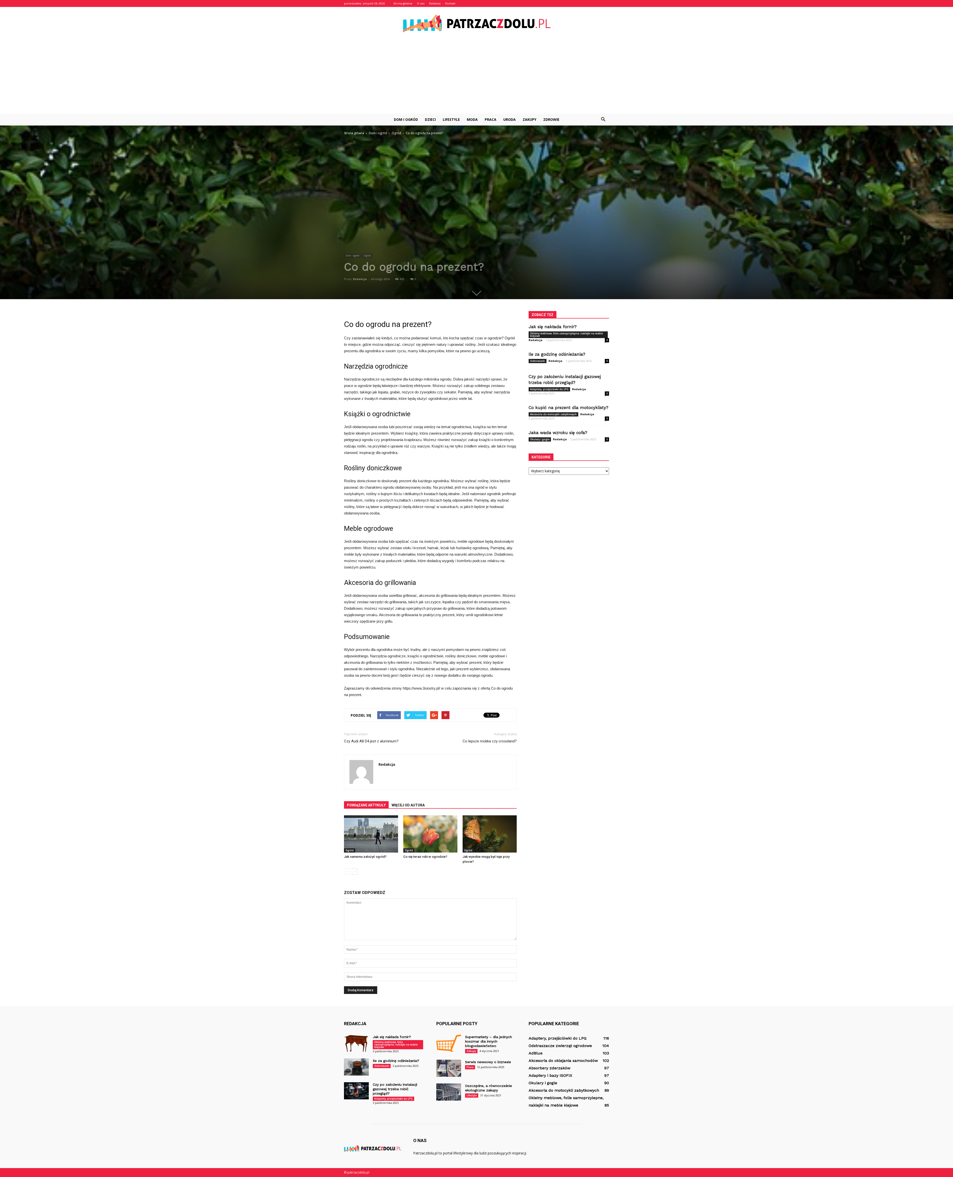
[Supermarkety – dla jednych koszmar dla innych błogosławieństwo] (448, 1043)
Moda (472, 119)
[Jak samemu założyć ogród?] (371, 834)
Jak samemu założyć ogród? (365, 857)
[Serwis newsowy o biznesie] (448, 1068)
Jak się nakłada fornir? (553, 326)
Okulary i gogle (539, 439)
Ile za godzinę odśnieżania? (557, 354)
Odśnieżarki (537, 361)
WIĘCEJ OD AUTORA (408, 805)
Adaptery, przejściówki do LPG (549, 389)
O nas (420, 3)
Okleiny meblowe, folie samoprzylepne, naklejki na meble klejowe (566, 335)
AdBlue (536, 1053)
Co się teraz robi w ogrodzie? (425, 857)
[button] (603, 120)
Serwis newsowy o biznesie (488, 1062)
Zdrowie (551, 119)
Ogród (367, 255)
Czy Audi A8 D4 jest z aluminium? (371, 741)
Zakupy (529, 119)
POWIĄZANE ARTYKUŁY (366, 805)
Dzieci (430, 119)
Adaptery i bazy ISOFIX (550, 1075)
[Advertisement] (476, 76)
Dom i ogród (406, 119)
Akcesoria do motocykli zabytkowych (553, 414)
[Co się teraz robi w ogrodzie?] (430, 834)
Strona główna (402, 3)
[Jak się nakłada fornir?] (356, 1043)
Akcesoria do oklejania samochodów (563, 1060)
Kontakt (450, 3)
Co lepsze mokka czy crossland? (490, 741)
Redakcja (360, 279)
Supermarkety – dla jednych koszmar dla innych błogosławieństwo (488, 1041)
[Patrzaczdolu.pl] (476, 23)
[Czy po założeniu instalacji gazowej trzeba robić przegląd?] (356, 1090)
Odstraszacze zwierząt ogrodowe (560, 1045)
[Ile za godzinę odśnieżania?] (356, 1067)
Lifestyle (451, 119)
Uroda (509, 119)
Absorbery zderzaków (549, 1068)
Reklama (435, 3)
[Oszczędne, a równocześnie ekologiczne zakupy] (448, 1092)
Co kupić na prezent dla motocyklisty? (568, 407)
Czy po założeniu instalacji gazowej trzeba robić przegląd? (395, 1088)
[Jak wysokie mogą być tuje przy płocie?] (490, 834)
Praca (490, 119)
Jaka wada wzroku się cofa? (558, 432)
